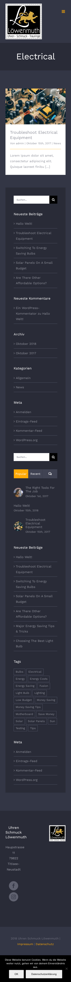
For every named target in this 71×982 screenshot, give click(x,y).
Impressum (25, 944)
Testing (20, 728)
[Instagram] (13, 896)
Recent (35, 474)
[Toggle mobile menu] (64, 11)
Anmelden (23, 412)
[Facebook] (13, 885)
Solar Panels (36, 721)
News (57, 143)
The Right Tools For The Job (40, 489)
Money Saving (46, 700)
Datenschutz (45, 944)
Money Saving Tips (28, 707)
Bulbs (19, 671)
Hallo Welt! (24, 223)
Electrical (35, 671)
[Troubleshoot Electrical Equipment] (18, 524)
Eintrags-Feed (26, 421)
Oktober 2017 (26, 353)
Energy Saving (25, 685)
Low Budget (24, 700)
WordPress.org (27, 440)
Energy (20, 678)
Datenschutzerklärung (44, 974)
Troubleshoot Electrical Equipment (35, 103)
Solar (19, 721)
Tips (33, 728)
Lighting (39, 693)
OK (16, 974)
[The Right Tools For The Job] (18, 490)
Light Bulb (22, 693)
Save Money (46, 714)
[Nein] (66, 968)
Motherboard (24, 714)
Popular (21, 474)
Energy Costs (39, 678)
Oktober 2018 (26, 344)
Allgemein (23, 378)
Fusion (44, 685)
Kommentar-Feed (29, 430)
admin (20, 143)
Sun (52, 721)
